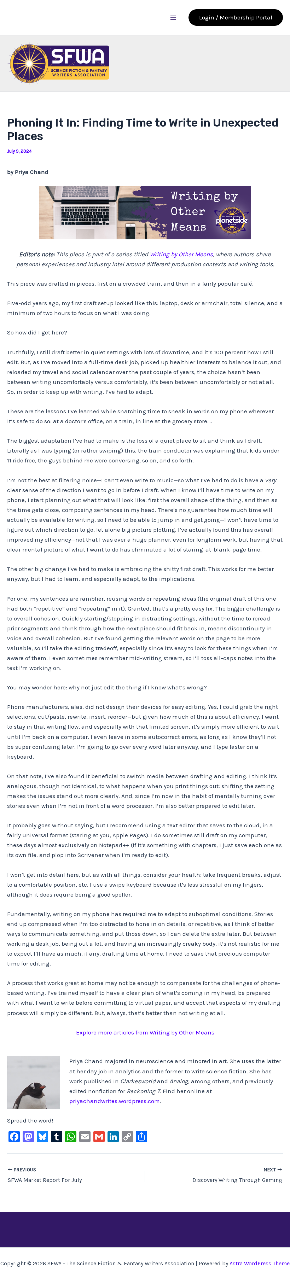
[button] (235, 17)
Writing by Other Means (181, 254)
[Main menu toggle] (174, 18)
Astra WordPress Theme (260, 1263)
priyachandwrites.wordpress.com (114, 1100)
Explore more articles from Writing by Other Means (145, 1032)
